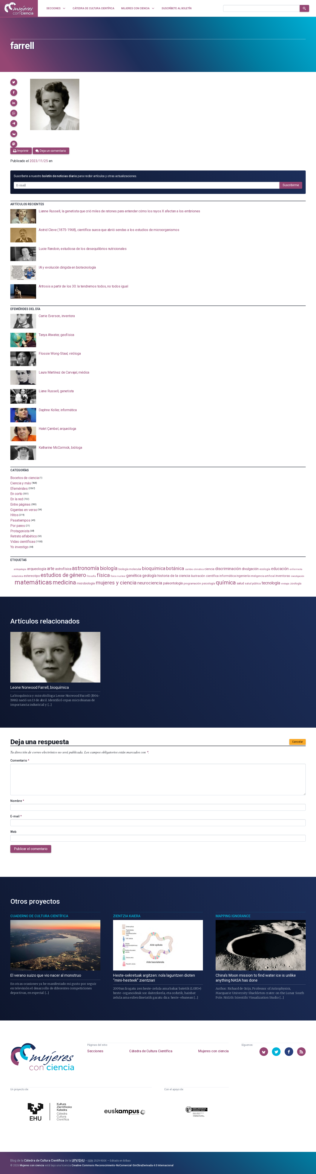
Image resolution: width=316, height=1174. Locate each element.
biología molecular (129, 569)
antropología (20, 569)
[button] (13, 82)
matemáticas (33, 582)
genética (133, 575)
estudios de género (63, 575)
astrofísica (63, 569)
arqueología (36, 569)
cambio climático (194, 569)
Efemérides (19, 488)
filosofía (91, 576)
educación (280, 568)
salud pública (253, 583)
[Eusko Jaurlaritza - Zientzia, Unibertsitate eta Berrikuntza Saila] (196, 1112)
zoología (295, 583)
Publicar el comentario (31, 849)
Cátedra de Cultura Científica (150, 1051)
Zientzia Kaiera (126, 916)
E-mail (16, 816)
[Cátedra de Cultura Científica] (51, 1112)
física (103, 575)
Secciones (95, 1051)
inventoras (283, 576)
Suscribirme (291, 185)
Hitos (14, 515)
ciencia (209, 569)
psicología (208, 583)
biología (109, 568)
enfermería (296, 569)
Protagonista (19, 531)
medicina (64, 582)
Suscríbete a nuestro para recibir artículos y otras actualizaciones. (75, 176)
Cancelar (297, 741)
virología (285, 583)
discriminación (228, 568)
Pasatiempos (20, 520)
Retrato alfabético (23, 536)
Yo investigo (19, 547)
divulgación (250, 569)
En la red (16, 499)
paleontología (173, 583)
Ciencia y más (20, 483)
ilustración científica (205, 576)
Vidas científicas (22, 542)
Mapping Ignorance (233, 916)
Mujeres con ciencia (213, 1051)
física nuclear (118, 576)
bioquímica (153, 568)
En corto (16, 494)
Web (13, 831)
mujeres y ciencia (116, 582)
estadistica (17, 576)
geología (149, 575)
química (226, 582)
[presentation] (158, 216)
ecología (264, 569)
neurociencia (149, 582)
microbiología (86, 583)
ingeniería (243, 576)
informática (227, 576)
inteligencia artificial (262, 576)
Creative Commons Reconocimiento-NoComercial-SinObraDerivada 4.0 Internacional (122, 1165)
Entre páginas (20, 504)
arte (51, 568)
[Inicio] (19, 8)
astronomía (85, 568)
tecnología (271, 583)
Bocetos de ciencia (24, 478)
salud (240, 583)
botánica (175, 568)
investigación (297, 576)
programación (192, 583)
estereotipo (32, 576)
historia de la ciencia (173, 575)
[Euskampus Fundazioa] (125, 1112)
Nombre (17, 801)
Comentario (19, 760)
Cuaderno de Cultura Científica (39, 916)
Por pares (17, 526)
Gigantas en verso (23, 510)
